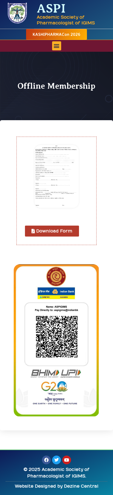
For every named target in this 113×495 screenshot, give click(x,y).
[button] (56, 45)
